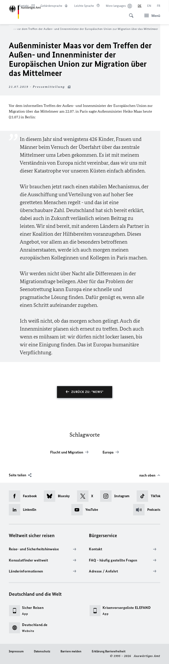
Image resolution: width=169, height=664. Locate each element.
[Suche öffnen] (130, 13)
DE (139, 6)
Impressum (16, 651)
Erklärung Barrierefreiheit (108, 651)
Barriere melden (71, 651)
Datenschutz (42, 651)
